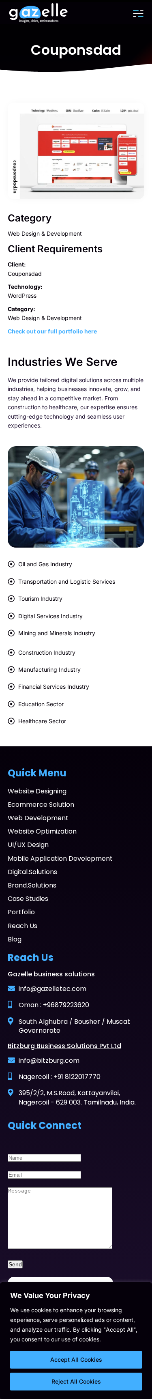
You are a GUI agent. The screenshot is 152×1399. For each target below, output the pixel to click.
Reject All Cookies (76, 1381)
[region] (76, 1340)
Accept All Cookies (76, 1359)
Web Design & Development (45, 233)
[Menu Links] (138, 13)
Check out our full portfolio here (52, 331)
